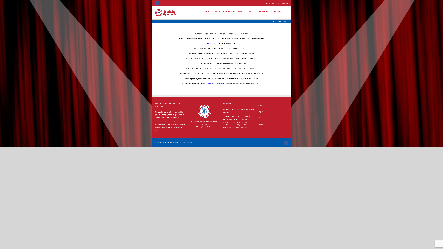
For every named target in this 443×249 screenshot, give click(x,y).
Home (259, 105)
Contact (260, 124)
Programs (260, 112)
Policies (260, 118)
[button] (284, 11)
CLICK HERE (211, 43)
